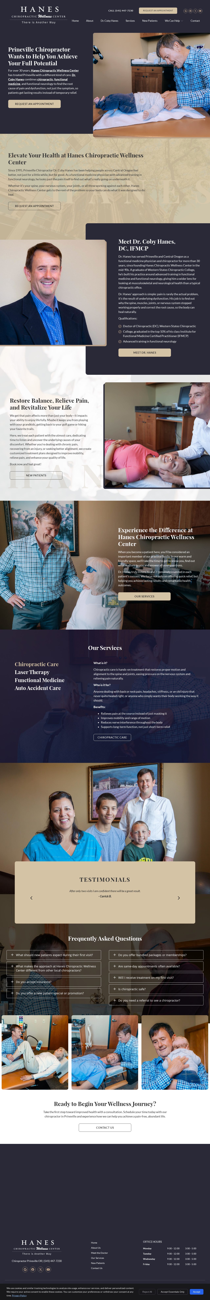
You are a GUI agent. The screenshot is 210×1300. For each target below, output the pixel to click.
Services (130, 20)
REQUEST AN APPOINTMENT (158, 11)
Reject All (147, 1291)
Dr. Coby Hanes (109, 20)
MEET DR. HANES (144, 352)
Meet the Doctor (99, 1253)
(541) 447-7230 (124, 10)
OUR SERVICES (144, 596)
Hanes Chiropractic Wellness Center (55, 70)
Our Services (97, 1258)
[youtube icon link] (48, 1269)
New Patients (150, 20)
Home (75, 20)
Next (178, 898)
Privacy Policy (19, 1295)
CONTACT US (105, 1127)
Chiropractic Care (112, 737)
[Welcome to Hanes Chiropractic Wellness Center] (38, 23)
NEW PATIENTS (36, 475)
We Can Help (172, 20)
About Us (96, 1247)
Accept (196, 1291)
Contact (195, 20)
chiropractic (45, 79)
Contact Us (96, 1268)
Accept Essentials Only (172, 1291)
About (89, 20)
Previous (31, 898)
